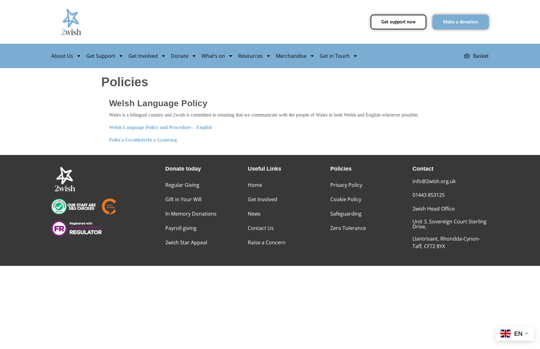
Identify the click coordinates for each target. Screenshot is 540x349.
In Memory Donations (191, 213)
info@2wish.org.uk (434, 181)
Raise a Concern (267, 242)
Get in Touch (335, 55)
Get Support (100, 55)
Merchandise (291, 55)
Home (255, 185)
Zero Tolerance (348, 228)
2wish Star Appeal (186, 242)
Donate (179, 55)
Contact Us (261, 228)
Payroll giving (181, 228)
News (254, 213)
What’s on (213, 55)
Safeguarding (346, 213)
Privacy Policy (346, 185)
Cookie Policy (345, 199)
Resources (250, 55)
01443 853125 (428, 195)
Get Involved (143, 55)
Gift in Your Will (183, 199)
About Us (62, 55)
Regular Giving (182, 185)
